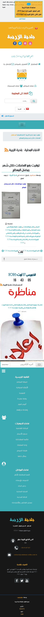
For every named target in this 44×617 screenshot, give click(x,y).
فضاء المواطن (28, 85)
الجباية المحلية (22, 491)
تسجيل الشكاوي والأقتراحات (22, 502)
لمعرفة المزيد (22, 18)
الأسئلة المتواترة (22, 387)
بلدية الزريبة (21, 37)
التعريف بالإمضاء (22, 480)
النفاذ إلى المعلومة (20, 93)
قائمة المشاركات (22, 439)
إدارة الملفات (22, 445)
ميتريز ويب (20, 597)
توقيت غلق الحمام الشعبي (14, 226)
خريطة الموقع (22, 382)
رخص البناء (22, 486)
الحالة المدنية (22, 497)
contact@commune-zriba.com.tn (25, 555)
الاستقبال (34, 64)
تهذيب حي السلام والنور (23, 233)
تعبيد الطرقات (25, 229)
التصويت (22, 393)
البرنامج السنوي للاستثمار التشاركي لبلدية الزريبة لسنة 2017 (23, 238)
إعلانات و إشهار (22, 409)
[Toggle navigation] (22, 124)
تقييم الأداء (35, 233)
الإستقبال (29, 526)
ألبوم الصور (22, 404)
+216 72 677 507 (25, 548)
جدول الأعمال (22, 433)
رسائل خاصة (22, 456)
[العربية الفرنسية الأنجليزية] (20, 109)
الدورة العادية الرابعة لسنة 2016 (15, 236)
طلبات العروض (22, 450)
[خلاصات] (6, 150)
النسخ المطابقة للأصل (22, 474)
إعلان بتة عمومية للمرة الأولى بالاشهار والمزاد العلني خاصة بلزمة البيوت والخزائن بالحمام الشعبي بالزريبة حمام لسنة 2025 (22, 311)
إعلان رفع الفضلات (28, 226)
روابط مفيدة (22, 398)
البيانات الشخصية (22, 428)
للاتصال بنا (15, 526)
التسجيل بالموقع (20, 64)
